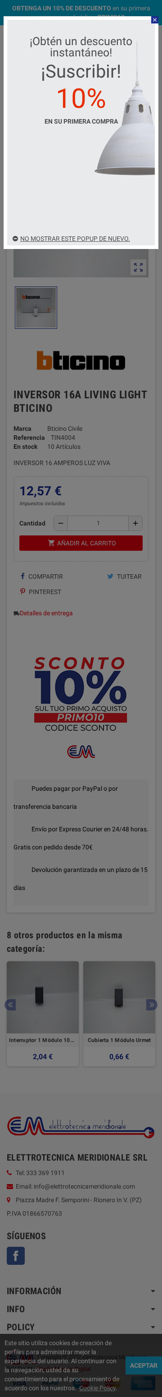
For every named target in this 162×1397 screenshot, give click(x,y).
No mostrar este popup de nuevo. (75, 238)
